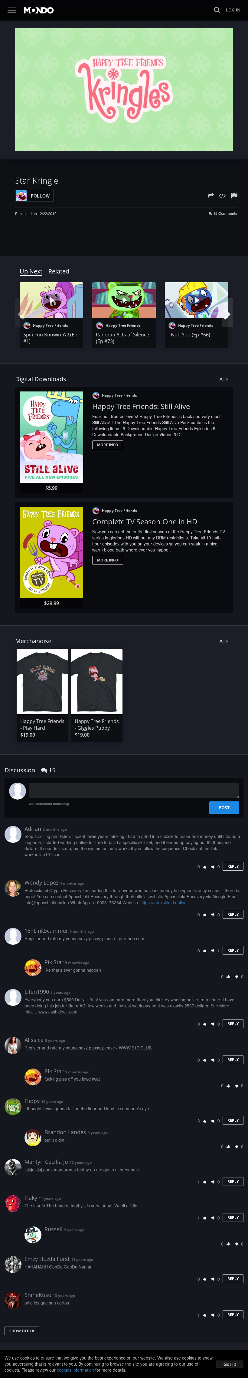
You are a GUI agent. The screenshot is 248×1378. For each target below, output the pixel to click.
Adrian (32, 828)
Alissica (34, 1039)
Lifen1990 (36, 991)
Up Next (31, 271)
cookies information (75, 1370)
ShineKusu (37, 1294)
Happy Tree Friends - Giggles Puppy (97, 724)
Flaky (30, 1197)
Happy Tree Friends (50, 325)
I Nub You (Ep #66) (189, 334)
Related (58, 271)
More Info (107, 444)
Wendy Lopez (41, 882)
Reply (233, 866)
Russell (53, 1229)
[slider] (114, 144)
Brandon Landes (65, 1132)
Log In (233, 10)
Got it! (230, 1364)
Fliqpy (32, 1101)
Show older (21, 1331)
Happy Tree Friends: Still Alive (141, 406)
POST (224, 807)
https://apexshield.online (163, 902)
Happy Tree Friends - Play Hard (42, 724)
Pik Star (54, 962)
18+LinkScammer (46, 930)
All (223, 379)
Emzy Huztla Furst (47, 1258)
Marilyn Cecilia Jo (46, 1161)
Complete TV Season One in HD (144, 521)
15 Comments (224, 213)
